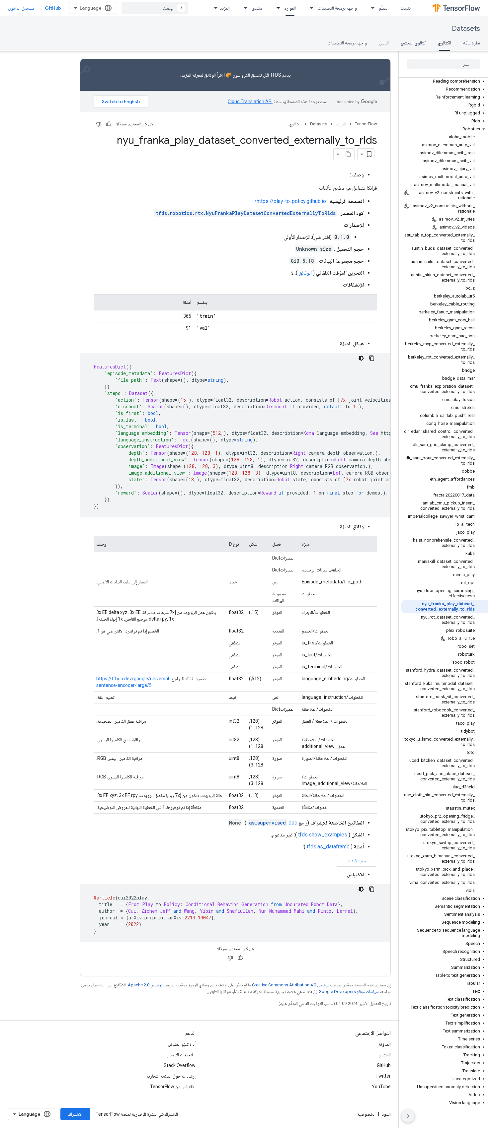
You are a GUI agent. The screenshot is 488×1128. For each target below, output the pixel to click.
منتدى (257, 8)
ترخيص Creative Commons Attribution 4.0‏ (290, 984)
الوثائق (210, 75)
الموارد (290, 8)
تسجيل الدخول (21, 8)
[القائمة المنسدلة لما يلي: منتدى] (244, 8)
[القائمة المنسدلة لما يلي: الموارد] (276, 8)
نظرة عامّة (471, 43)
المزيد (225, 8)
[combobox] (155, 8)
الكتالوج (444, 43)
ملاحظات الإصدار (181, 1054)
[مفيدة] (109, 124)
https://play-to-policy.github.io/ (290, 201)
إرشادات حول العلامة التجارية (171, 1076)
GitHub (53, 8)
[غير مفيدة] (99, 124)
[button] (444, 81)
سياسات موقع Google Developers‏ (349, 991)
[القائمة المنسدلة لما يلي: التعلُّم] (371, 8)
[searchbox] (443, 64)
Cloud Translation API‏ (250, 101)
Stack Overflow (180, 1065)
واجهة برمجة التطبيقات (337, 8)
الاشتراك (75, 1114)
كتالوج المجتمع (413, 43)
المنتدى (384, 1054)
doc (273, 823)
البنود (386, 1114)
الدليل (384, 43)
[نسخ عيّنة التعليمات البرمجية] (371, 358)
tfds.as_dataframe (328, 846)
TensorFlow (366, 123)
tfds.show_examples (322, 834)
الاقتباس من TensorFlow (173, 1086)
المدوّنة (385, 1044)
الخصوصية (366, 1114)
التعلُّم (383, 8)
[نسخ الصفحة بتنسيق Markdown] (348, 154)
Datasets (466, 29)
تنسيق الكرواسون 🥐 (244, 75)
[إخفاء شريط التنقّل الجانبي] (408, 1116)
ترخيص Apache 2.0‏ (145, 984)
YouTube (381, 1086)
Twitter (383, 1076)
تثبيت (405, 8)
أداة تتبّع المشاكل (182, 1044)
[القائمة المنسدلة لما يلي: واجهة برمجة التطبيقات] (310, 8)
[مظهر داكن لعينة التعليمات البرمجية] (361, 358)
